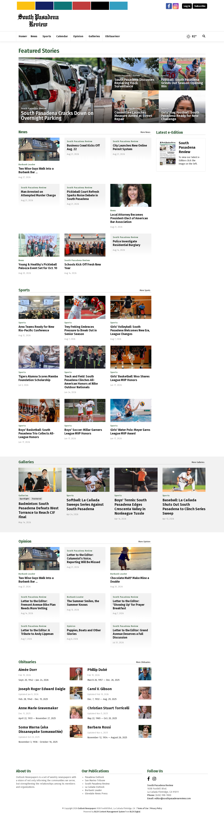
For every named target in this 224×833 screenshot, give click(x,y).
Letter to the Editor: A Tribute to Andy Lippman (37, 632)
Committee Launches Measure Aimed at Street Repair (133, 115)
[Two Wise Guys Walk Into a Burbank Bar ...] (39, 149)
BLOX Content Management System (109, 812)
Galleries (26, 462)
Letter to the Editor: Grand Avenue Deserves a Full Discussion (130, 633)
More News (145, 132)
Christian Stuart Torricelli (108, 708)
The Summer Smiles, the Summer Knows (83, 603)
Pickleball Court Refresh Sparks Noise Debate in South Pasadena (83, 195)
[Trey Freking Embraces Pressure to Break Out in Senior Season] (84, 307)
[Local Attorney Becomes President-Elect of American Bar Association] (130, 195)
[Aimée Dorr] (76, 673)
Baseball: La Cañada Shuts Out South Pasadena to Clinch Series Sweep (184, 507)
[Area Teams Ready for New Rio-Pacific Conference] (39, 307)
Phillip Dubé (97, 669)
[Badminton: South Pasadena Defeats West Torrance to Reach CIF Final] (40, 480)
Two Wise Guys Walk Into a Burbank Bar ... (36, 170)
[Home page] (38, 20)
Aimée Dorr (28, 669)
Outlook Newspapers (87, 808)
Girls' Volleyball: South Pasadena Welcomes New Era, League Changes (130, 330)
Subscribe (199, 6)
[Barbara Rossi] (145, 731)
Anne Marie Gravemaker (38, 708)
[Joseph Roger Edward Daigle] (76, 693)
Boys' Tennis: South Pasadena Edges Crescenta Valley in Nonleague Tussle (130, 507)
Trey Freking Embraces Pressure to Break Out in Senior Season (80, 330)
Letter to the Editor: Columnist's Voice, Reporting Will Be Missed (83, 558)
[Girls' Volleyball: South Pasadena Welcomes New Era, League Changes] (130, 307)
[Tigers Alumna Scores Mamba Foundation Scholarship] (39, 357)
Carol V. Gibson (99, 689)
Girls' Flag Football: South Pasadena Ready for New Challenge (180, 115)
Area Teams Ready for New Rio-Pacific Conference (36, 328)
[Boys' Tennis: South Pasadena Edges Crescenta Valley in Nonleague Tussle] (136, 480)
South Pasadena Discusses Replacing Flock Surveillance (134, 83)
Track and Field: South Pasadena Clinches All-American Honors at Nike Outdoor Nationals (81, 382)
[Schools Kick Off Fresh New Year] (84, 245)
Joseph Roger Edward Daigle (42, 689)
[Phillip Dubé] (145, 673)
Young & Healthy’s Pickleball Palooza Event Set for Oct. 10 (38, 266)
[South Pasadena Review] (167, 158)
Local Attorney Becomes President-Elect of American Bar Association (129, 218)
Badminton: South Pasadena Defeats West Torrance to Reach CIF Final (39, 510)
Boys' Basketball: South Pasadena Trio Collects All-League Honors (36, 433)
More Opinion (144, 541)
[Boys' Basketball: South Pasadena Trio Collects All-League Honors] (39, 410)
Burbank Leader (27, 164)
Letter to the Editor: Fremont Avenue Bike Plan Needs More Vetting (38, 604)
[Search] (204, 36)
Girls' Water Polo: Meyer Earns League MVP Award (130, 431)
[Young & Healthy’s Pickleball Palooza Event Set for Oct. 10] (39, 245)
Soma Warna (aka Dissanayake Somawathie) (40, 729)
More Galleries (198, 462)
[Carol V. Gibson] (145, 693)
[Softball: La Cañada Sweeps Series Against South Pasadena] (88, 480)
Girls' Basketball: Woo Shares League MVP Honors (130, 378)
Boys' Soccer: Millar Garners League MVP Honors (83, 431)
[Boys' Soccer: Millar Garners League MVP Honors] (84, 410)
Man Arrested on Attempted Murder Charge (38, 193)
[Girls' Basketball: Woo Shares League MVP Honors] (130, 357)
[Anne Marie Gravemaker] (76, 712)
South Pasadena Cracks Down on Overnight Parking (57, 115)
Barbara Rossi (99, 727)
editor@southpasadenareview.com (172, 798)
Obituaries (27, 662)
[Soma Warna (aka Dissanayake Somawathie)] (76, 731)
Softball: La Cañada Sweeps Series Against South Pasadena (85, 504)
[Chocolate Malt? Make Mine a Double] (130, 558)
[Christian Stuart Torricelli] (145, 712)
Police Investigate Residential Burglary (126, 243)
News (23, 132)
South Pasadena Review (33, 108)
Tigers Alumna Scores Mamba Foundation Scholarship (38, 378)
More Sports (145, 290)
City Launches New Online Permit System (130, 147)
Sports (165, 76)
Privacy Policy (156, 808)
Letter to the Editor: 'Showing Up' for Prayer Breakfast (128, 604)
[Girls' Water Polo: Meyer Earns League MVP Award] (130, 410)
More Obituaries (143, 662)
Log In (187, 6)
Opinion (25, 541)
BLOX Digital (135, 812)
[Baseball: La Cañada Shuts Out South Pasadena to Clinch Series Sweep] (184, 480)
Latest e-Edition (169, 132)
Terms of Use (142, 808)
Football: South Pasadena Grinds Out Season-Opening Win (182, 83)
